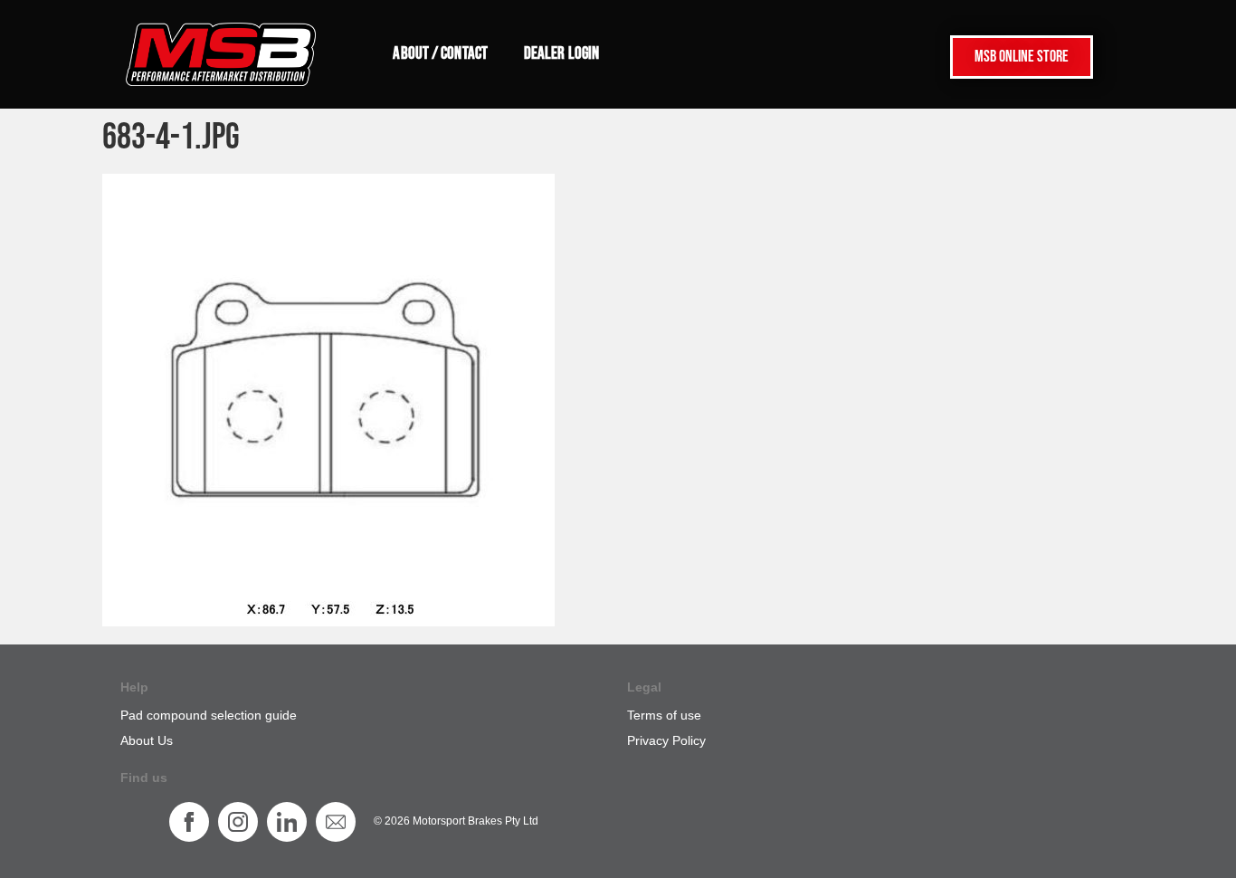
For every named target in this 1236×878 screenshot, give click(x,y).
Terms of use (664, 715)
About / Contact (440, 53)
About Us (146, 740)
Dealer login (561, 53)
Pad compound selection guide (208, 715)
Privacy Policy (666, 740)
